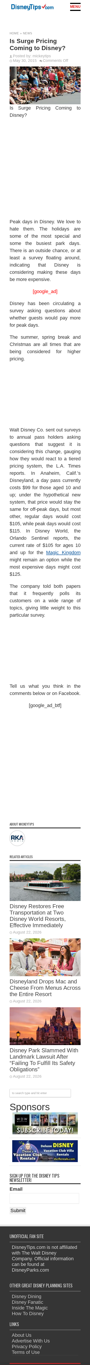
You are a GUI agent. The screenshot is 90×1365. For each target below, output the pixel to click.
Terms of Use (26, 1352)
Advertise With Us (31, 1341)
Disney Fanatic (27, 1302)
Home (14, 33)
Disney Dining (26, 1296)
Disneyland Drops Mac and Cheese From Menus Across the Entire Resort (45, 987)
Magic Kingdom (63, 552)
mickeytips (42, 56)
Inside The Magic (30, 1308)
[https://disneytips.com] (32, 7)
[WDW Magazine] (45, 1132)
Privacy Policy (27, 1346)
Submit (17, 1210)
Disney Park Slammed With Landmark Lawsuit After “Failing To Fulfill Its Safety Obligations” (44, 1059)
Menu (75, 7)
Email (16, 1189)
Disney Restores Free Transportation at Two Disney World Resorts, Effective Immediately (38, 915)
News (27, 33)
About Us (21, 1335)
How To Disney (28, 1313)
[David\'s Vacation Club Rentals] (45, 1160)
